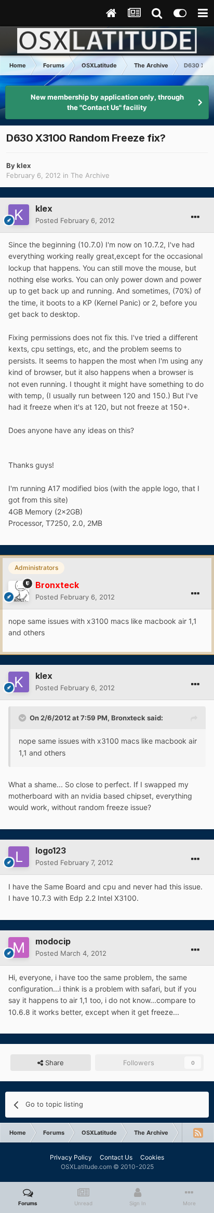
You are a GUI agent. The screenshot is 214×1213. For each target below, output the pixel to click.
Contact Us (116, 1157)
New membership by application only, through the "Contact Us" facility (107, 102)
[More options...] (195, 217)
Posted (75, 220)
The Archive (90, 175)
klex (24, 165)
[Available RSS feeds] (198, 1132)
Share (53, 1062)
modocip (53, 941)
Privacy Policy (71, 1157)
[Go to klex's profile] (18, 214)
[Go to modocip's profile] (18, 947)
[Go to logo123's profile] (18, 856)
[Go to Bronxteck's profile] (18, 591)
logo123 (50, 850)
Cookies (152, 1157)
